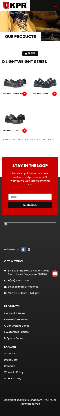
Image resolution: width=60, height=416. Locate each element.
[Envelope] (55, 273)
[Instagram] (29, 249)
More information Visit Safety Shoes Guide (28, 139)
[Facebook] (23, 249)
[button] (55, 5)
